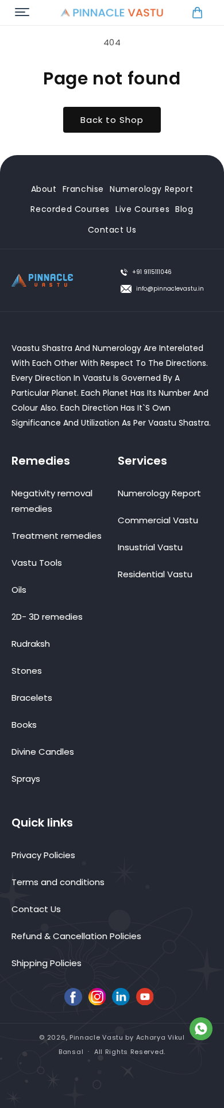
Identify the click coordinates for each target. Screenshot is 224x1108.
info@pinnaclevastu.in (170, 288)
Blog (184, 209)
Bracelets (31, 698)
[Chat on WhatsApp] (201, 1031)
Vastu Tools (36, 563)
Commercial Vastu (158, 520)
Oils (18, 590)
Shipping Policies (46, 963)
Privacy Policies (43, 855)
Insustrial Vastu (150, 547)
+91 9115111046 (152, 272)
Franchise (83, 189)
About (44, 189)
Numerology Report (151, 189)
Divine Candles (42, 752)
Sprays (25, 779)
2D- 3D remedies (47, 617)
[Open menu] (22, 12)
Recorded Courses (70, 209)
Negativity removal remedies (51, 501)
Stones (26, 671)
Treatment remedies (56, 536)
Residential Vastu (155, 574)
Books (24, 725)
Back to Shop (112, 120)
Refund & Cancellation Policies (76, 936)
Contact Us (112, 230)
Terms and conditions (58, 882)
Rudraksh (30, 644)
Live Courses (142, 209)
